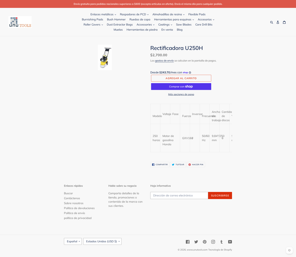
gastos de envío (164, 60)
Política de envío (74, 213)
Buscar (68, 193)
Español (72, 241)
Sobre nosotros (73, 203)
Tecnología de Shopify (220, 249)
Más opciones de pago (181, 94)
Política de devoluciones (79, 208)
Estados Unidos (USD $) (101, 241)
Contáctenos (72, 198)
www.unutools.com (197, 249)
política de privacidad (78, 218)
